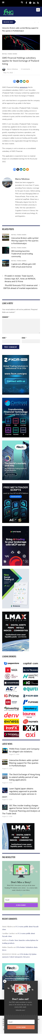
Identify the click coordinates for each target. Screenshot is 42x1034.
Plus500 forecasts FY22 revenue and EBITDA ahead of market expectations (21, 286)
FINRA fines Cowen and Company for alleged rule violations (24, 750)
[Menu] (3, 2)
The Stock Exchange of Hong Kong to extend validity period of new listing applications (24, 777)
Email (24, 338)
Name (4, 338)
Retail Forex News (9, 54)
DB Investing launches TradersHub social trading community (22, 254)
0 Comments (25, 69)
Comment (5, 317)
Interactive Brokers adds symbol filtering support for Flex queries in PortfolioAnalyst (24, 241)
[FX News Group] (8, 15)
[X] (17, 81)
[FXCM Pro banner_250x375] (15, 394)
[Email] (24, 81)
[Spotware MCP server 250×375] (15, 565)
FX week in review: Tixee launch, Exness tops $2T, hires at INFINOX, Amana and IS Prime (19, 278)
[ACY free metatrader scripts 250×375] (15, 522)
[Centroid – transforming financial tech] (15, 437)
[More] (27, 81)
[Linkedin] (21, 81)
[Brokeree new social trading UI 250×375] (15, 608)
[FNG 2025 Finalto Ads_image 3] (15, 479)
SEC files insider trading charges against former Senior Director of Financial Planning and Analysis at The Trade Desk (21, 809)
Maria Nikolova (12, 69)
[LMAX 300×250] (18, 848)
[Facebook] (14, 81)
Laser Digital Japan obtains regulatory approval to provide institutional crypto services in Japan (19, 792)
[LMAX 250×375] (15, 651)
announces (24, 87)
